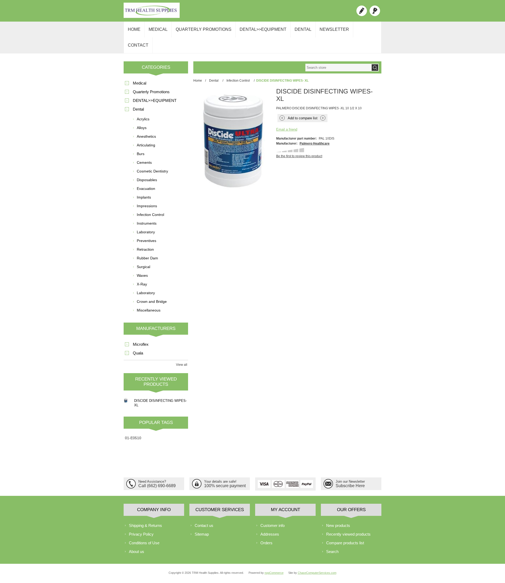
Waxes (142, 275)
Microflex (141, 344)
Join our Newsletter (350, 481)
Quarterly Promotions (203, 29)
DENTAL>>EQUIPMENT (263, 29)
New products (338, 525)
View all (181, 365)
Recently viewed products (348, 534)
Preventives (146, 241)
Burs (140, 154)
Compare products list (345, 543)
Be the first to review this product (299, 156)
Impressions (147, 206)
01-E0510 (133, 438)
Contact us (204, 525)
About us (136, 551)
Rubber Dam (147, 258)
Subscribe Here (350, 485)
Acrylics (143, 119)
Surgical (143, 267)
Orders (266, 543)
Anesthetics (146, 136)
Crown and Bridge (152, 301)
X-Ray (142, 284)
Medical (158, 29)
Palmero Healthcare (315, 143)
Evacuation (146, 188)
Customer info (272, 525)
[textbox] (338, 67)
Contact (138, 45)
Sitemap (202, 534)
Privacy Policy (141, 534)
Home (134, 29)
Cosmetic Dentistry (152, 171)
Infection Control (150, 215)
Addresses (269, 534)
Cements (144, 162)
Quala (138, 353)
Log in (375, 11)
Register (361, 11)
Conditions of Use (144, 543)
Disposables (147, 180)
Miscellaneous (148, 310)
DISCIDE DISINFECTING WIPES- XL (160, 403)
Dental (303, 29)
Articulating (146, 145)
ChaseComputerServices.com (317, 572)
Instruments (146, 223)
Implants (144, 197)
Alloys (142, 128)
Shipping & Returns (145, 525)
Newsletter (334, 29)
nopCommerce (274, 572)
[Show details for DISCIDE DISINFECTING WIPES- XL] (126, 400)
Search (332, 551)
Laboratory (146, 232)
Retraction (145, 249)
